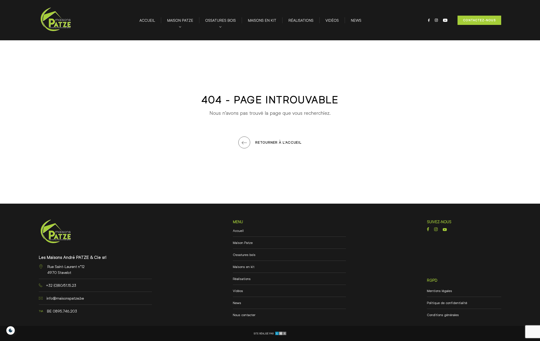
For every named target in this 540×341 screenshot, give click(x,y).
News (356, 20)
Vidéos (332, 20)
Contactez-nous (479, 20)
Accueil (147, 20)
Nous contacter (244, 315)
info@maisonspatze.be (65, 298)
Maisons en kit (262, 20)
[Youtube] (445, 20)
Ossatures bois (220, 20)
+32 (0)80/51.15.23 (61, 285)
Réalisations (300, 20)
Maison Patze (180, 20)
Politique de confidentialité (447, 303)
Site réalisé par (264, 333)
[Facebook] (429, 20)
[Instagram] (436, 20)
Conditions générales (443, 315)
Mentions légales (439, 291)
